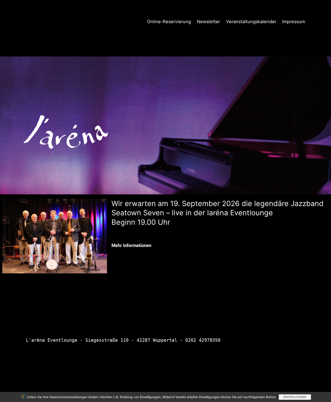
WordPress (293, 370)
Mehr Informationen (131, 245)
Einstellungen (294, 397)
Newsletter (208, 21)
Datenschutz (226, 370)
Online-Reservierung (169, 21)
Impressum (293, 21)
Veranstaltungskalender (251, 21)
